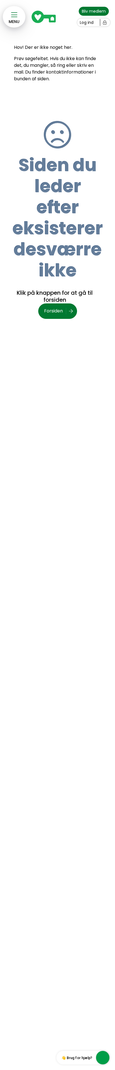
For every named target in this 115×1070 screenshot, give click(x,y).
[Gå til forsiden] (44, 17)
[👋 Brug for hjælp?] (102, 1057)
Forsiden (53, 311)
